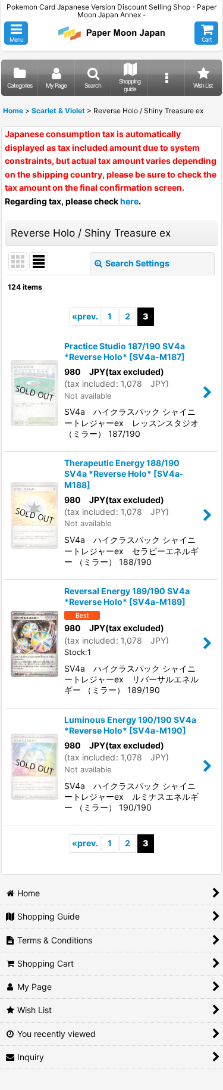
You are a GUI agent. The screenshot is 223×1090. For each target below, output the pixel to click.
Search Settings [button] (137, 263)
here (129, 201)
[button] (16, 33)
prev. (85, 316)
